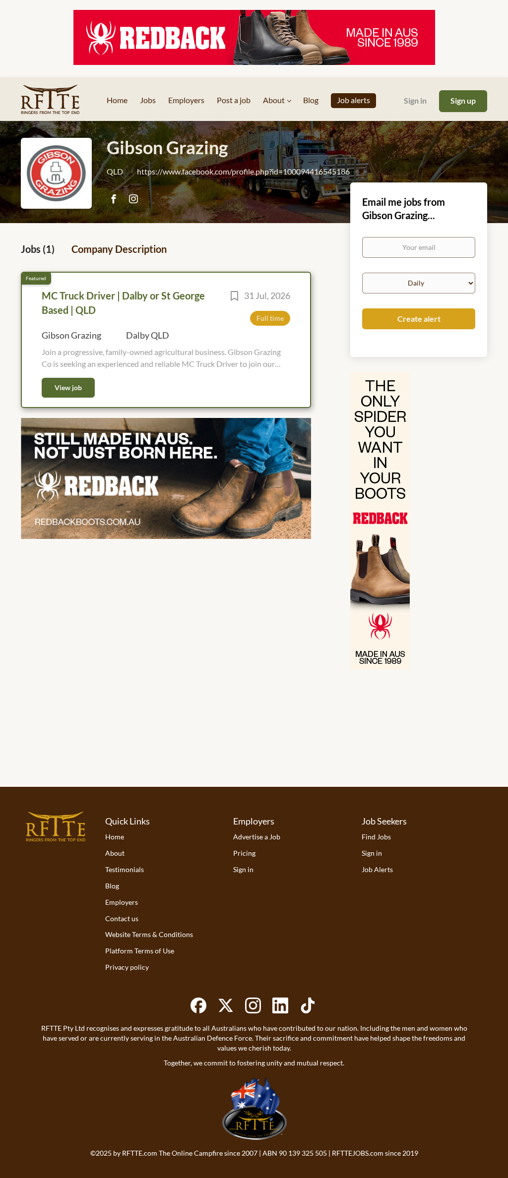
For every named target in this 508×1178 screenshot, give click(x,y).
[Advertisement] (254, 747)
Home (114, 836)
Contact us (121, 918)
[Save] (234, 297)
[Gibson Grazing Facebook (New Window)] (113, 199)
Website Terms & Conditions (149, 934)
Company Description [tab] (119, 249)
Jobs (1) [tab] (38, 249)
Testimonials (124, 869)
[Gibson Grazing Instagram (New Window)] (133, 199)
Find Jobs (376, 836)
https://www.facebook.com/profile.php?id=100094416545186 (243, 171)
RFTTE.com (139, 1153)
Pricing (244, 853)
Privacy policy (127, 967)
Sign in (415, 100)
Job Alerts (377, 869)
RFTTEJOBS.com (357, 1153)
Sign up (463, 100)
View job (68, 387)
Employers (121, 902)
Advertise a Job (256, 836)
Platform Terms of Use (139, 950)
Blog (112, 886)
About (115, 853)
